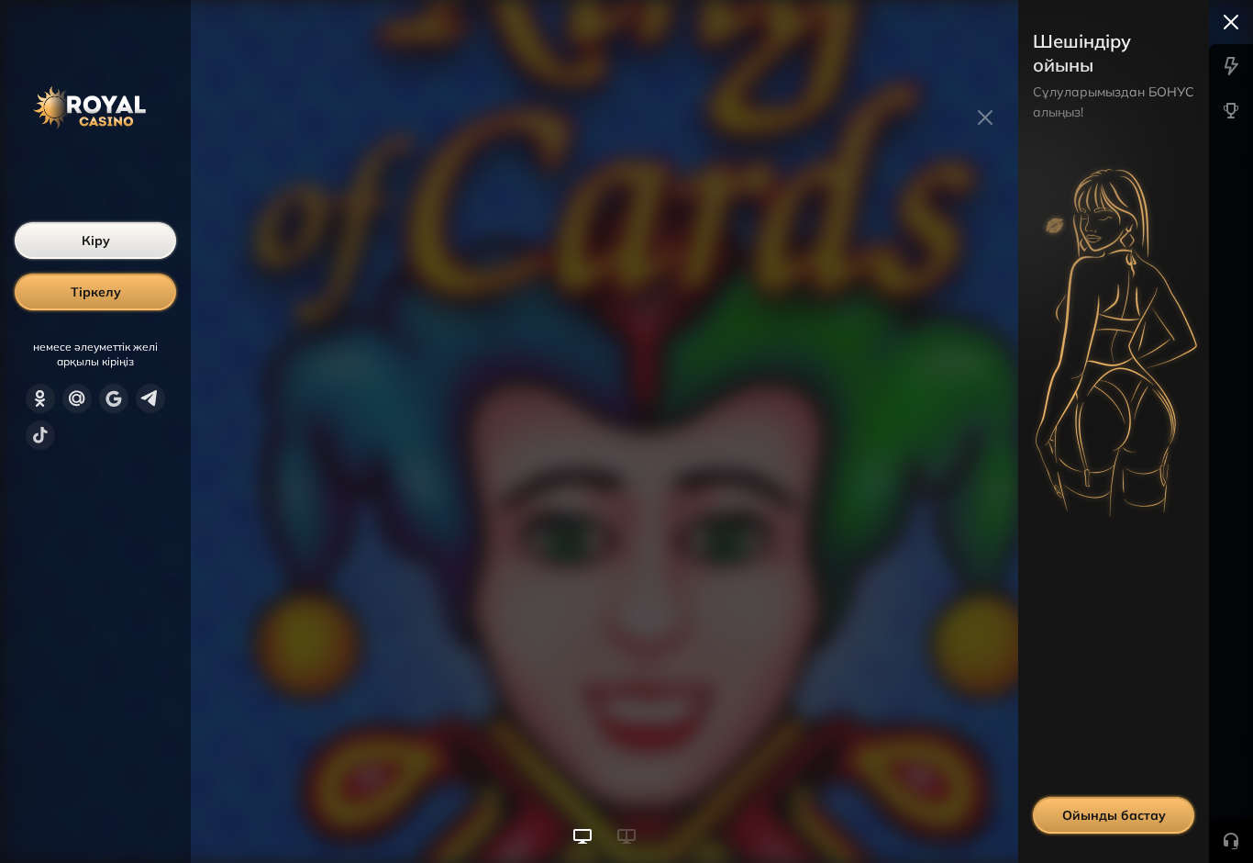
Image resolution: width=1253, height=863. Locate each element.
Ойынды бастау (1114, 815)
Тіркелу (96, 292)
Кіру (96, 240)
